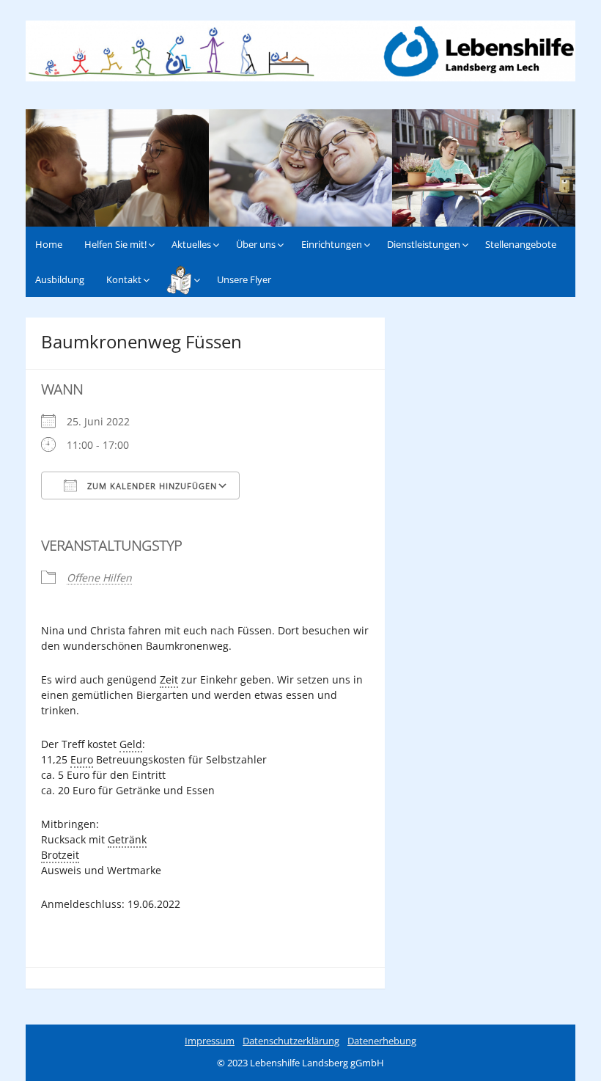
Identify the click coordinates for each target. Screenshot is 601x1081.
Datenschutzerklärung (291, 1040)
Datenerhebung (381, 1040)
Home (48, 244)
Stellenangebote (520, 244)
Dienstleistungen (423, 244)
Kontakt (123, 279)
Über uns (256, 244)
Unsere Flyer (244, 279)
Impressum (210, 1040)
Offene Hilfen (99, 578)
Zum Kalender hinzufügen (150, 485)
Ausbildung (59, 279)
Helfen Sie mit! (115, 244)
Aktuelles (191, 244)
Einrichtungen (331, 244)
